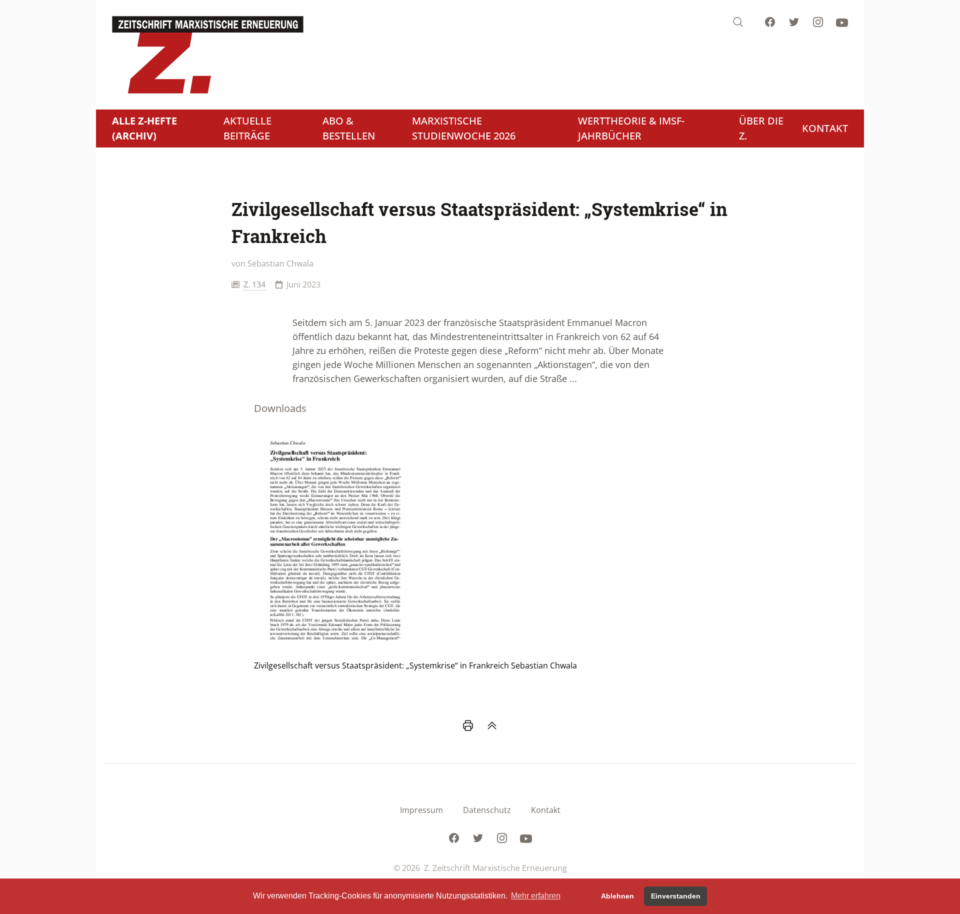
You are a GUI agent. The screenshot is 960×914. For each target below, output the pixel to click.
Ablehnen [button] (617, 896)
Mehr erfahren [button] (535, 896)
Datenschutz (487, 810)
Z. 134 (255, 284)
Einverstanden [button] (675, 896)
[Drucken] (468, 726)
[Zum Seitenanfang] (492, 726)
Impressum (421, 810)
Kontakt (545, 810)
